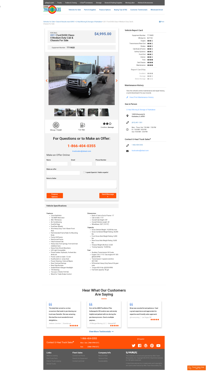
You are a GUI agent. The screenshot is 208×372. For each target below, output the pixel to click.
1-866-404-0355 (82, 146)
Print (162, 22)
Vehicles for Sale (75, 10)
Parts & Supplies (90, 10)
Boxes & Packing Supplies (113, 3)
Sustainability (103, 361)
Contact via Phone (78, 355)
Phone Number (101, 160)
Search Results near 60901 (65, 22)
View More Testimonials (100, 331)
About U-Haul (102, 355)
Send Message (108, 194)
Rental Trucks (51, 364)
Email (73, 160)
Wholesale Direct (157, 10)
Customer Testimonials (138, 10)
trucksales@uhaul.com (81, 151)
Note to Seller (51, 178)
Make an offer (51, 169)
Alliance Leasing (52, 355)
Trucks (59, 3)
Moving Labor (130, 3)
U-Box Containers (86, 3)
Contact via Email (78, 361)
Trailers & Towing (71, 3)
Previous (47, 80)
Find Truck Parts (52, 358)
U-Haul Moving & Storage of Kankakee (89, 22)
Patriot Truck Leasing (54, 361)
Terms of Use (103, 358)
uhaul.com (49, 3)
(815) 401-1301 (137, 122)
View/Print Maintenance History (141, 97)
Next (117, 80)
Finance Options (105, 10)
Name (48, 160)
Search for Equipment (80, 358)
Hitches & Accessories (145, 3)
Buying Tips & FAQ (120, 10)
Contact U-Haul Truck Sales (60, 342)
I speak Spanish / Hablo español (97, 172)
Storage (99, 3)
